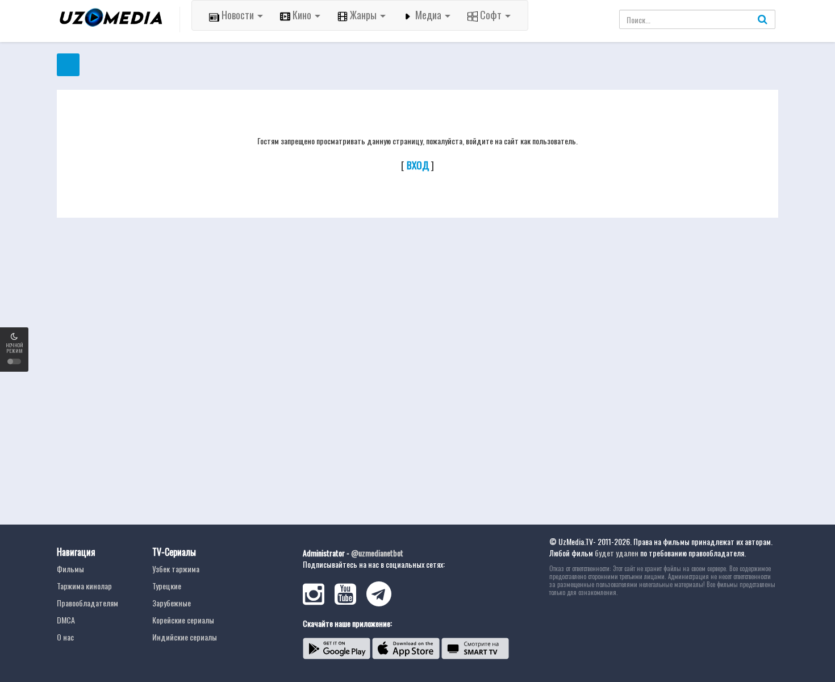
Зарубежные (171, 603)
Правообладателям (87, 603)
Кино (302, 14)
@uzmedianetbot (377, 553)
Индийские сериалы (184, 637)
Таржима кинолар (84, 586)
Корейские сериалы (183, 620)
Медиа (428, 14)
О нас (65, 637)
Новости (237, 14)
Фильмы (70, 569)
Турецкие (166, 586)
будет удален (616, 553)
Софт (491, 14)
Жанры (363, 14)
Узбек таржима (175, 569)
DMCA (66, 620)
